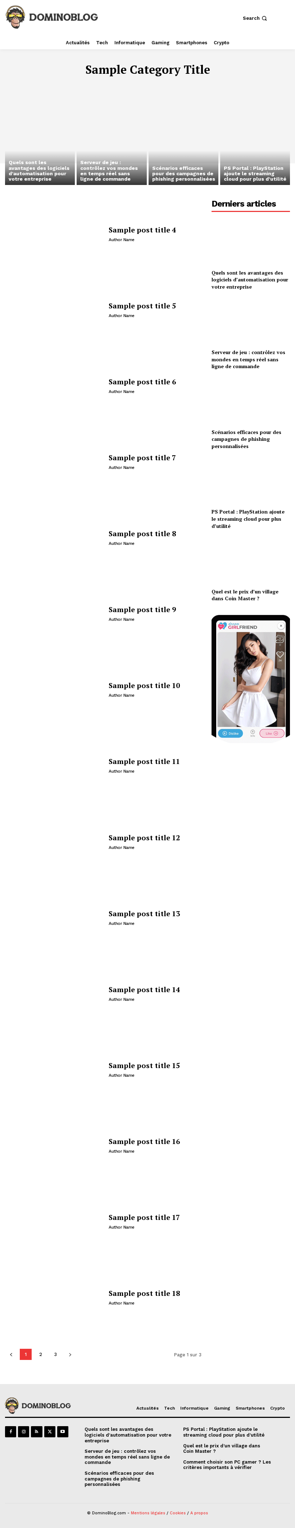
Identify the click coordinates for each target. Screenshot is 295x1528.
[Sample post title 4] (54, 233)
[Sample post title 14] (54, 993)
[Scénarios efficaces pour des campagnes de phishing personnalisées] (183, 143)
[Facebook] (10, 1431)
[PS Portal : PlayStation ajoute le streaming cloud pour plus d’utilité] (255, 143)
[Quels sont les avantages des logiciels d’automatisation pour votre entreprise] (40, 143)
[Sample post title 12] (54, 841)
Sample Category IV (231, 85)
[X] (49, 1431)
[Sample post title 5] (54, 309)
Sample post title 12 (144, 837)
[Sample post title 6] (54, 385)
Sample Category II (113, 85)
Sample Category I (56, 85)
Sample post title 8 (142, 533)
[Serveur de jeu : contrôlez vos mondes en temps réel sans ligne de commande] (111, 143)
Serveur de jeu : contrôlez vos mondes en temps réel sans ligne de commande (248, 359)
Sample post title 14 (144, 989)
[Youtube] (62, 1431)
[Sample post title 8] (54, 537)
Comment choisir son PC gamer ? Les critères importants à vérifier (227, 1464)
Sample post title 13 (144, 913)
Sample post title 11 (144, 761)
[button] (255, 18)
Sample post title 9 (142, 609)
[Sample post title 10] (54, 689)
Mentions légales (148, 1513)
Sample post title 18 (144, 1293)
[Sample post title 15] (54, 1069)
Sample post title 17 (144, 1217)
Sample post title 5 (142, 306)
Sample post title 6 (142, 381)
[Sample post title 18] (54, 1297)
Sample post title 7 (142, 457)
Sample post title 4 (142, 230)
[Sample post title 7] (54, 461)
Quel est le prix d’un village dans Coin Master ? (245, 595)
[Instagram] (23, 1431)
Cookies (178, 1513)
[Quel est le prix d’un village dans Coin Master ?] (251, 560)
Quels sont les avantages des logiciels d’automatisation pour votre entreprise (250, 279)
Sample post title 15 (144, 1065)
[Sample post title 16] (54, 1145)
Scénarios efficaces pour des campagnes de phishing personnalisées (246, 439)
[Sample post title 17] (54, 1221)
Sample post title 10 (144, 685)
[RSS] (36, 1431)
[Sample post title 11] (54, 765)
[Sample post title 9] (54, 613)
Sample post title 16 (144, 1141)
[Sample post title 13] (54, 917)
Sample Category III (171, 85)
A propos (199, 1513)
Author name (122, 239)
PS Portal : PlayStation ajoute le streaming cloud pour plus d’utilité (248, 518)
